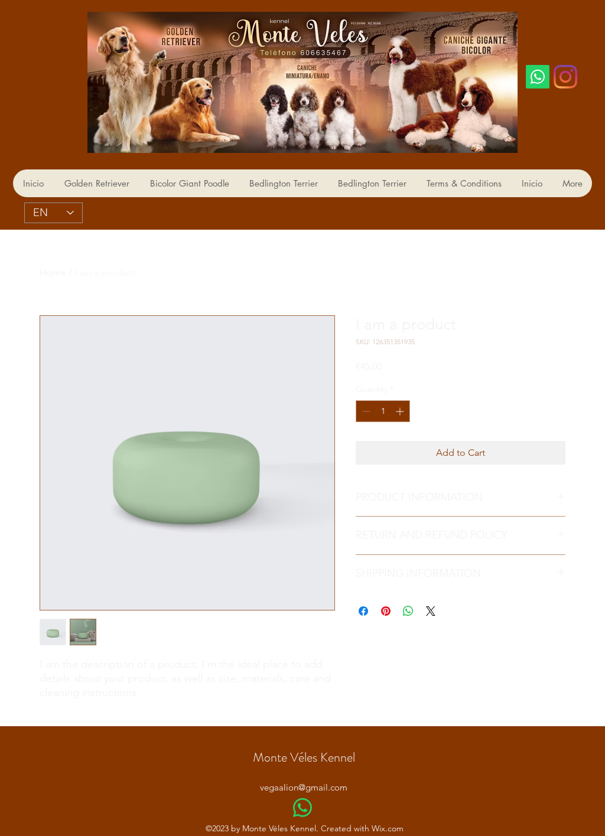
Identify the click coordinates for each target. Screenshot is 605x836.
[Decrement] (364, 411)
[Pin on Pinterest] (386, 611)
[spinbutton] (382, 411)
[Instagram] (565, 77)
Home (53, 272)
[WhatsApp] (302, 807)
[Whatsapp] (537, 77)
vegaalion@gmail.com (303, 787)
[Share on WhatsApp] (408, 611)
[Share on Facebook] (363, 611)
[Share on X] (431, 611)
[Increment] (400, 411)
